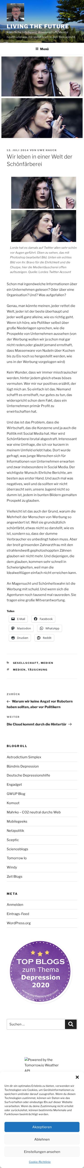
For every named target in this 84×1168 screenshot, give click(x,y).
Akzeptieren (42, 1127)
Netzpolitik (15, 831)
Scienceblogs (17, 849)
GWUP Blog (16, 794)
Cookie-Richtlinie (40, 1162)
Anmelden (15, 905)
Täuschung (38, 669)
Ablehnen (42, 1139)
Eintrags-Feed (18, 914)
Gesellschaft (26, 663)
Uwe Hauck (47, 150)
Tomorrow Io (17, 858)
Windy (12, 867)
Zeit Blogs (14, 877)
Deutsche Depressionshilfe (28, 775)
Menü (44, 49)
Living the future (38, 26)
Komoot (13, 803)
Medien (47, 663)
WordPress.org (19, 923)
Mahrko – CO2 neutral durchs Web (34, 812)
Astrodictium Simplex (24, 757)
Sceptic (13, 840)
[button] (77, 1077)
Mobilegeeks (17, 821)
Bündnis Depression (23, 766)
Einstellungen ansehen (42, 1152)
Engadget (14, 785)
